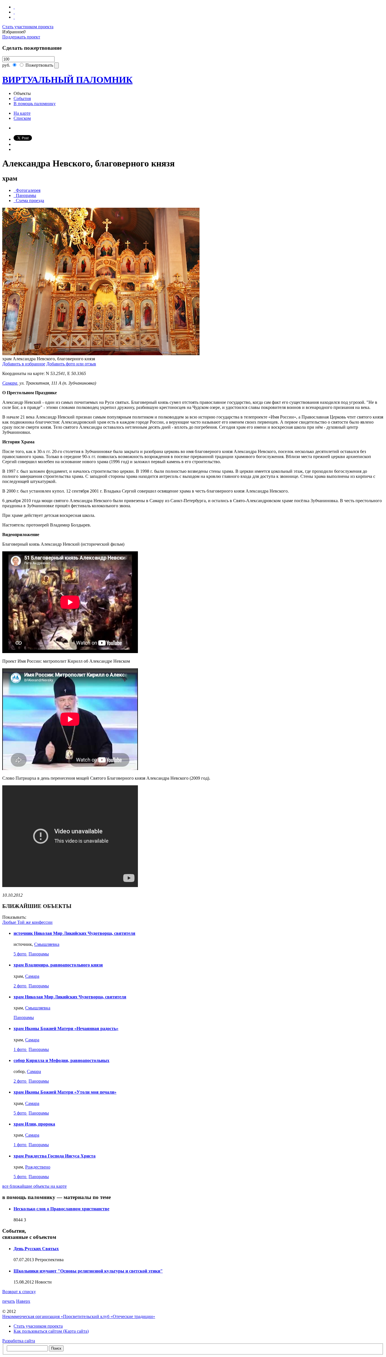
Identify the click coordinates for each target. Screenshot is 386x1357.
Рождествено (37, 1167)
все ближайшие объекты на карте (34, 1186)
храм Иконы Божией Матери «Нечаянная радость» (66, 1028)
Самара (9, 383)
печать (8, 1301)
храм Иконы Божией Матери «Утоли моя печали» (65, 1092)
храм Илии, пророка (34, 1124)
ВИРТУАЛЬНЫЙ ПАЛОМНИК (67, 80)
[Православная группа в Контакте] (14, 7)
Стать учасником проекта (38, 1326)
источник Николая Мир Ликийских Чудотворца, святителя (74, 933)
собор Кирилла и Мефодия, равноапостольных (61, 1060)
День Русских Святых (36, 1248)
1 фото (20, 1049)
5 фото (20, 953)
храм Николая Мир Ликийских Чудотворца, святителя (70, 996)
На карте (22, 113)
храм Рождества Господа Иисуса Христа (55, 1156)
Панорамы (39, 953)
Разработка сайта (18, 1340)
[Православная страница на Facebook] (14, 12)
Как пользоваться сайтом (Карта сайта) (51, 1331)
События (22, 98)
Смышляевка (46, 944)
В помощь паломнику (35, 103)
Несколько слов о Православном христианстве (61, 1208)
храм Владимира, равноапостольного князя (58, 965)
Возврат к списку (19, 1291)
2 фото (20, 985)
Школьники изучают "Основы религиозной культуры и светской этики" (88, 1271)
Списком (22, 118)
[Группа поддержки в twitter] (14, 17)
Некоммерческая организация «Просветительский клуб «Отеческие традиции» (78, 1316)
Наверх (23, 1301)
